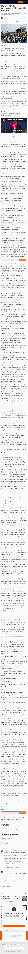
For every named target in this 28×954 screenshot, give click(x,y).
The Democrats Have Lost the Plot (10, 896)
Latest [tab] (6, 893)
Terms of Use (20, 933)
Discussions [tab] (11, 893)
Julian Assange (13, 229)
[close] (24, 908)
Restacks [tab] (10, 838)
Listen (25, 17)
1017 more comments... (6, 886)
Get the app (20, 948)
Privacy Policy (14, 936)
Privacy (12, 944)
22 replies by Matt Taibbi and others (12, 880)
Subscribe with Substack (15, 931)
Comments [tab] (4, 838)
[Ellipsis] (26, 851)
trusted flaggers (17, 170)
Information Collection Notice (16, 935)
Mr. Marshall (7, 871)
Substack (8, 951)
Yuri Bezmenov (7, 850)
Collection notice (22, 944)
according (23, 88)
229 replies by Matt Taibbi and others (13, 867)
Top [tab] (2, 893)
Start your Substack (10, 948)
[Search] (25, 893)
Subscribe (20, 1)
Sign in (25, 1)
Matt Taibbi (6, 17)
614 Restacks (17, 824)
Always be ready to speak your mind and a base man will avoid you (13, 721)
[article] (14, 900)
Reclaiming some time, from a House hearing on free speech (9, 899)
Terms (16, 944)
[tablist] (6, 838)
